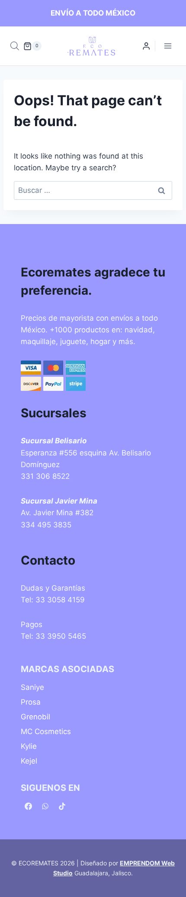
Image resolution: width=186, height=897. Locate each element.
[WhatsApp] (45, 806)
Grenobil (35, 716)
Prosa (31, 702)
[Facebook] (28, 806)
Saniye (32, 687)
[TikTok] (62, 806)
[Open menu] (168, 46)
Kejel (29, 761)
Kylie (29, 746)
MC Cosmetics (46, 731)
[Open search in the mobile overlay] (14, 46)
